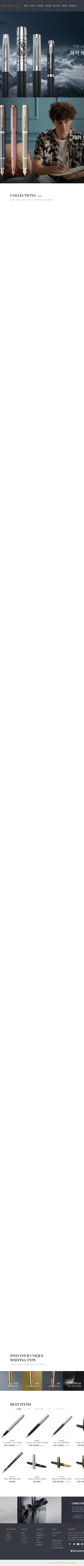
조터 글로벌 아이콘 (56, 1545)
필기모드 (32, 6)
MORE (40, 196)
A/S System (40, 1542)
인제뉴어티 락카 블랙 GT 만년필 (61, 1479)
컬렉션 (26, 6)
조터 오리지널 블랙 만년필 (61, 1442)
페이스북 (70, 1544)
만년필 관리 (40, 1532)
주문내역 (8, 1540)
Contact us (40, 1544)
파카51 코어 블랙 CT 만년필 (36, 1479)
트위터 (74, 1544)
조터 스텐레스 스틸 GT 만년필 (12, 1442)
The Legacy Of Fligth (57, 1548)
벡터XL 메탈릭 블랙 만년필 (12, 1479)
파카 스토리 (56, 6)
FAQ (38, 1540)
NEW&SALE (73, 6)
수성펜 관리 (40, 1537)
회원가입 (8, 1535)
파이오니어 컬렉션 (56, 1543)
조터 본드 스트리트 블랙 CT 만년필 (37, 1442)
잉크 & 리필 (24, 1537)
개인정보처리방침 (56, 1532)
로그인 (8, 1532)
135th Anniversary (57, 1540)
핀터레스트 (82, 1544)
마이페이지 (9, 1537)
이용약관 (54, 1535)
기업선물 (23, 1540)
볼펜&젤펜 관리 (40, 1535)
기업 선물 (48, 6)
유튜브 (78, 1544)
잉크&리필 (40, 6)
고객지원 (64, 6)
